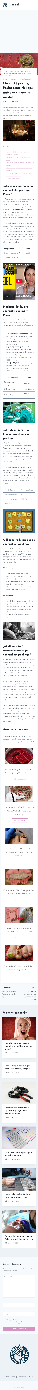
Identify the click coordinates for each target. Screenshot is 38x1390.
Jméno (6, 1305)
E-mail (6, 1314)
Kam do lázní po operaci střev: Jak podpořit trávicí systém (30, 993)
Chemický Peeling (9, 79)
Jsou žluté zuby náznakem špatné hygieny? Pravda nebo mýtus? (18, 1046)
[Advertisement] (19, 30)
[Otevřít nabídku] (34, 4)
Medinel (7, 102)
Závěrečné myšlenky (13, 178)
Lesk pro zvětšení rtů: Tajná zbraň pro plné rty (9, 992)
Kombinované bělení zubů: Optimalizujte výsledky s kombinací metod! (17, 1111)
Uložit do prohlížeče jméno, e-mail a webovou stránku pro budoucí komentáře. (18, 1321)
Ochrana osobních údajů (26, 1377)
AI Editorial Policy (19, 1387)
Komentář (8, 1277)
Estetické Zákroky (24, 79)
